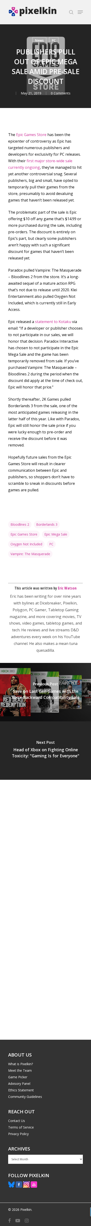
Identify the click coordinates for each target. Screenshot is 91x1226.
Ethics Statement (21, 1090)
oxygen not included (26, 544)
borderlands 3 (46, 524)
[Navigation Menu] (80, 12)
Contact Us (16, 1120)
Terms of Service (21, 1127)
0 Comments (60, 93)
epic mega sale (55, 534)
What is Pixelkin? (20, 1064)
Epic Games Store (31, 134)
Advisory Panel (19, 1083)
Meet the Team (20, 1070)
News (39, 40)
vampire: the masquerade (30, 554)
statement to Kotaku (53, 321)
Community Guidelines (25, 1096)
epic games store (23, 534)
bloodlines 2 (19, 524)
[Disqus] (45, 844)
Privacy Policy (18, 1134)
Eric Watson (67, 588)
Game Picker (17, 1077)
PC (54, 40)
